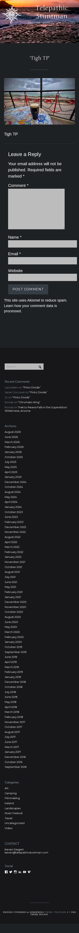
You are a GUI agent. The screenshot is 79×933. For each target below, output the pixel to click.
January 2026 (13, 452)
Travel (8, 818)
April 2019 (11, 662)
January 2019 (13, 677)
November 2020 (15, 607)
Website (15, 270)
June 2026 (11, 436)
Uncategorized (15, 823)
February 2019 (14, 671)
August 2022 (12, 537)
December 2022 (15, 527)
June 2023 (11, 516)
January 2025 (13, 476)
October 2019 (13, 647)
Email (14, 254)
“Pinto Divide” (32, 387)
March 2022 (12, 546)
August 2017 (12, 732)
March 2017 (12, 747)
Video (9, 828)
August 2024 (13, 491)
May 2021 (10, 586)
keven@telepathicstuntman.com (26, 852)
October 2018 (13, 686)
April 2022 (11, 542)
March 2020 (12, 631)
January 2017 (13, 751)
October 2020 (14, 611)
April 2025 (11, 472)
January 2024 (13, 507)
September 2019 (16, 652)
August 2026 (13, 431)
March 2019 (12, 667)
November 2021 (15, 561)
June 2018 (11, 696)
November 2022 (15, 531)
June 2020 (11, 622)
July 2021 (10, 577)
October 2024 (14, 486)
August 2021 (12, 571)
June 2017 (11, 741)
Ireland (9, 803)
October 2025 (14, 457)
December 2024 (15, 482)
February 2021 (14, 592)
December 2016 (15, 756)
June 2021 (11, 582)
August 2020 (13, 616)
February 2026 (14, 446)
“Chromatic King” (29, 402)
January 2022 (13, 556)
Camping (11, 793)
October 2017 (13, 726)
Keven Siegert (14, 849)
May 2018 (10, 702)
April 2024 (11, 501)
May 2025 (11, 467)
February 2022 (14, 552)
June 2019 (11, 656)
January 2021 (13, 597)
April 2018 (11, 707)
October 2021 (13, 567)
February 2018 (14, 717)
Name (15, 237)
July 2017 (10, 736)
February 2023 (14, 522)
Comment (18, 185)
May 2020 (11, 626)
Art (7, 788)
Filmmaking (12, 798)
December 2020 (16, 601)
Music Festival (13, 813)
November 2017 (15, 722)
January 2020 (13, 641)
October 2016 (13, 762)
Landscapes (12, 808)
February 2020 (14, 637)
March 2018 (12, 711)
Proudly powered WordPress (23, 912)
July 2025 (10, 461)
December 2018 (15, 681)
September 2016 (16, 766)
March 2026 (12, 442)
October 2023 (14, 512)
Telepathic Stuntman (51, 12)
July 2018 (10, 692)
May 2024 (11, 497)
